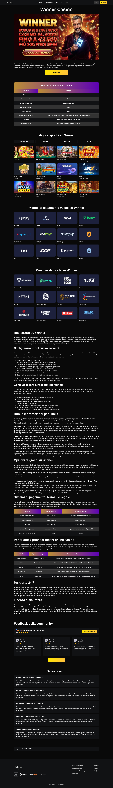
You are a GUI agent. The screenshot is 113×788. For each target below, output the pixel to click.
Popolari (22, 141)
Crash (66, 141)
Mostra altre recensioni (56, 660)
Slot (88, 141)
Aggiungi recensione (89, 631)
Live (44, 141)
